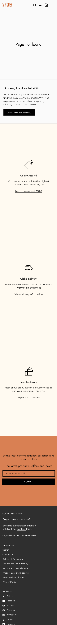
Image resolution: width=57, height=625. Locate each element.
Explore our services (29, 397)
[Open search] (34, 5)
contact (21, 529)
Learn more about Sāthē (28, 191)
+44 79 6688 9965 (26, 535)
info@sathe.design (25, 525)
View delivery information (29, 294)
